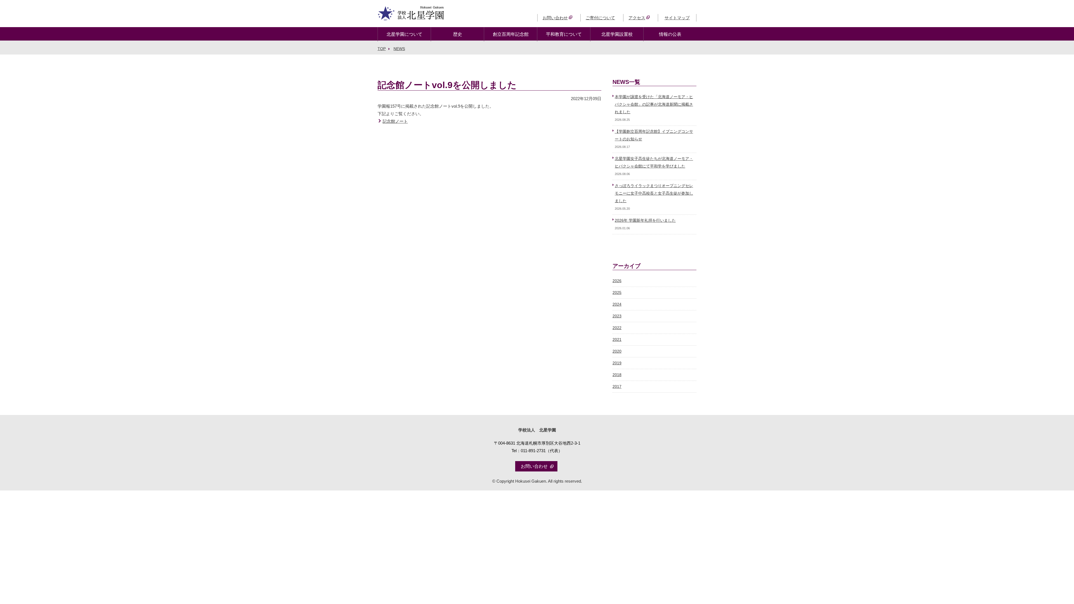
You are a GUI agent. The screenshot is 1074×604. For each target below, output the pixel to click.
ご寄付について (600, 17)
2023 (617, 316)
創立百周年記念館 (511, 34)
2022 (617, 328)
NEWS (399, 48)
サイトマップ (677, 17)
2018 (617, 375)
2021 (617, 340)
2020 (617, 351)
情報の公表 (670, 34)
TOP (382, 48)
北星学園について (404, 34)
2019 (617, 363)
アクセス (636, 17)
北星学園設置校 (617, 34)
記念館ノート (395, 121)
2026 (617, 281)
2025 (617, 293)
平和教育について (564, 34)
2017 (617, 386)
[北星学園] (411, 17)
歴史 (457, 34)
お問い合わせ (555, 17)
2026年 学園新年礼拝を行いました (645, 220)
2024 (617, 304)
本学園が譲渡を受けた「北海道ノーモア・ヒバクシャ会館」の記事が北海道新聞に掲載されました (654, 104)
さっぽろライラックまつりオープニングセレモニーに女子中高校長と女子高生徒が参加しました (654, 193)
